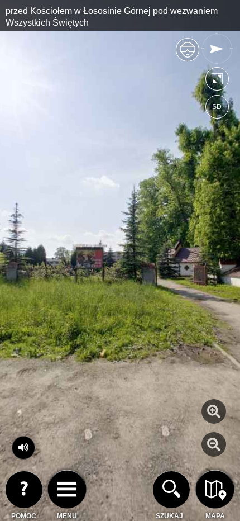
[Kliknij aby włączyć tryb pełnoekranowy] (217, 81)
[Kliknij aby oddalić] (213, 444)
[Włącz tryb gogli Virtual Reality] (187, 54)
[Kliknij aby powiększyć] (213, 411)
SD (217, 107)
